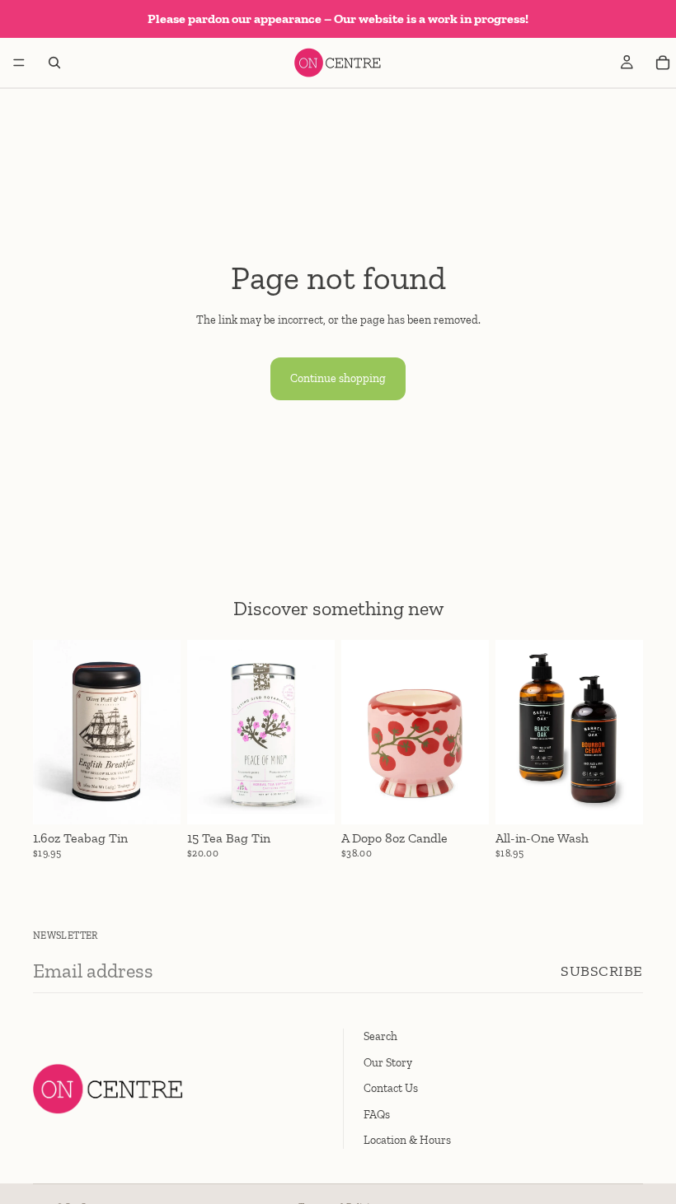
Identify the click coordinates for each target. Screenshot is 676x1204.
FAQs (377, 1114)
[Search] (54, 62)
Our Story (388, 1062)
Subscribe (602, 971)
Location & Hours (407, 1140)
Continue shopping (338, 378)
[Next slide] (162, 732)
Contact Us (391, 1088)
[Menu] (19, 63)
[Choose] (155, 799)
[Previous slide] (51, 732)
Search (380, 1036)
